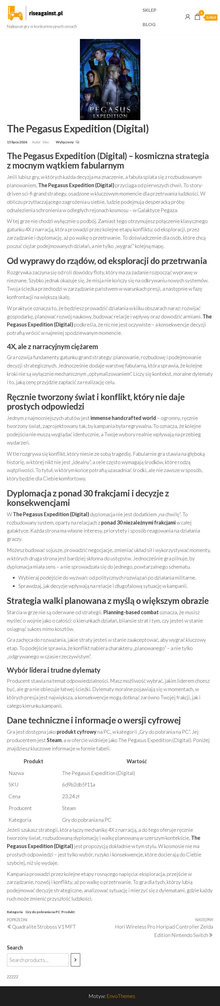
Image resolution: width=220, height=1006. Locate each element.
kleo (46, 142)
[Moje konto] (187, 16)
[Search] (75, 959)
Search (15, 947)
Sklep (149, 10)
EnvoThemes (121, 996)
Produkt (68, 912)
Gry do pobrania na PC (42, 912)
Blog (149, 24)
